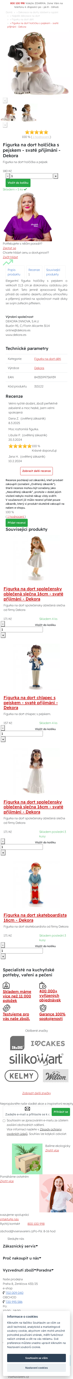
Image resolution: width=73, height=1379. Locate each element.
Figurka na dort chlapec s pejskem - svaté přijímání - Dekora (31, 702)
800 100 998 (36, 1224)
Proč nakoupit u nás (21, 1258)
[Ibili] (17, 1043)
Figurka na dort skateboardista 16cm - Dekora (35, 917)
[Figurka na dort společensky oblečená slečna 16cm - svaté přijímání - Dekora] (36, 558)
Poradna (43, 1270)
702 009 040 (14, 1293)
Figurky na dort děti (47, 359)
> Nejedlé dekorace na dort (25, 15)
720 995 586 (14, 1302)
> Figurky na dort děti (22, 19)
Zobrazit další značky (36, 1093)
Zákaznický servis (19, 1246)
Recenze (34, 270)
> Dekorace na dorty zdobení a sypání (37, 12)
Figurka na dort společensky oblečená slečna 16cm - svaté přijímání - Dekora (33, 594)
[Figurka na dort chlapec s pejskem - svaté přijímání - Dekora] (36, 667)
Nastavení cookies (36, 1367)
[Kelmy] (21, 1075)
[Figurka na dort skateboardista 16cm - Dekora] (36, 884)
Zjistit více (52, 1150)
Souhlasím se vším (36, 1357)
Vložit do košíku (18, 182)
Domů (9, 12)
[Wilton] (56, 1075)
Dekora (39, 368)
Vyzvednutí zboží (18, 1270)
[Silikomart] (37, 1059)
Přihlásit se (61, 1112)
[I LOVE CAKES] (48, 1043)
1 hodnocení (41, 137)
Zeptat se (9, 248)
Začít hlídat (10, 257)
